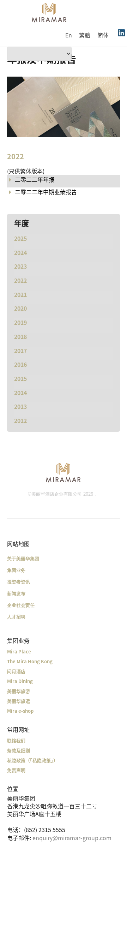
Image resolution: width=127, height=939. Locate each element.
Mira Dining (20, 681)
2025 (20, 238)
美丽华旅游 (18, 691)
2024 (20, 252)
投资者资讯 (18, 582)
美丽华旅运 (18, 701)
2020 (20, 308)
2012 (20, 420)
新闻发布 (16, 593)
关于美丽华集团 (23, 558)
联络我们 (16, 740)
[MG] (63, 472)
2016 (20, 364)
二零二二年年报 (34, 179)
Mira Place (19, 651)
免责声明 (16, 770)
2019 (20, 322)
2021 (20, 294)
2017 (20, 350)
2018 (20, 336)
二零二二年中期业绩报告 (46, 191)
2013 (20, 406)
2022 (20, 280)
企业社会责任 (21, 605)
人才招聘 (16, 617)
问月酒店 (16, 671)
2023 (20, 266)
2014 (20, 392)
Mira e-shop (20, 710)
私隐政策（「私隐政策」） (32, 760)
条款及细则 (18, 750)
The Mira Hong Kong (30, 661)
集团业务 (16, 570)
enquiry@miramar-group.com (71, 837)
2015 (20, 378)
